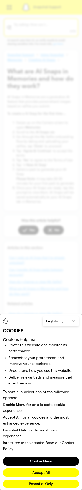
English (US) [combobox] (54, 321)
